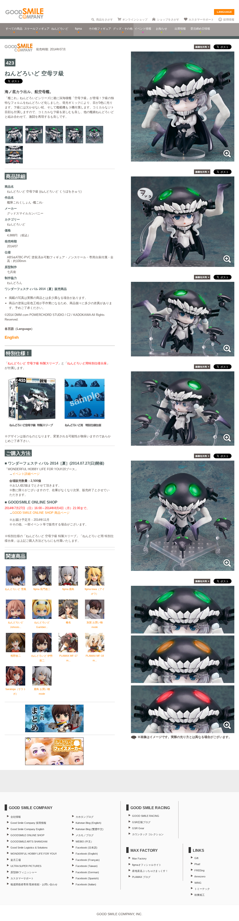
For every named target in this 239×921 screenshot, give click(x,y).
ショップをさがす (168, 19)
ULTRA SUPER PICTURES (26, 866)
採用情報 (228, 19)
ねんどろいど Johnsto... (15, 624)
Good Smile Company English (27, 829)
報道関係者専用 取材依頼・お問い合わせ (34, 884)
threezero (199, 876)
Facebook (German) (87, 872)
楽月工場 (16, 860)
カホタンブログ (85, 816)
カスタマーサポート (201, 19)
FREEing (199, 870)
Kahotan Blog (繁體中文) (89, 829)
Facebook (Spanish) (87, 878)
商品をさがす (104, 19)
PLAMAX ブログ (141, 877)
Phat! (197, 864)
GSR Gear (138, 828)
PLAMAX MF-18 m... (95, 658)
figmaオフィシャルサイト (146, 864)
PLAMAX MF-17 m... (68, 658)
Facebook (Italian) (86, 884)
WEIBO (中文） (84, 841)
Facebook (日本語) (86, 847)
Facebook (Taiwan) (87, 866)
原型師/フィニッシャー (24, 872)
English (12, 337)
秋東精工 (199, 894)
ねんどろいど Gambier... (42, 624)
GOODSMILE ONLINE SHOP (27, 835)
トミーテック (202, 888)
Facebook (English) (87, 853)
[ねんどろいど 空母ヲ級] (182, 159)
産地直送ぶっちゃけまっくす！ (150, 870)
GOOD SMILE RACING (145, 815)
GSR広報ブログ (141, 822)
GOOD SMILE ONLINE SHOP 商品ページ (41, 512)
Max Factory (139, 858)
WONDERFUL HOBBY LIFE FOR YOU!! (34, 853)
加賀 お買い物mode (95, 624)
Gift (196, 858)
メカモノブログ (85, 835)
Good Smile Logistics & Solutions (29, 847)
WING (197, 882)
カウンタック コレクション (148, 834)
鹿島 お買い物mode (42, 691)
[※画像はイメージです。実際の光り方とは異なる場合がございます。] (182, 730)
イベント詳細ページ (26, 474)
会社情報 (16, 816)
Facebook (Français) (88, 860)
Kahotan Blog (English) (88, 822)
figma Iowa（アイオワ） (95, 591)
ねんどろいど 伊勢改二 (42, 658)
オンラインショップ (135, 19)
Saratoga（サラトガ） (15, 691)
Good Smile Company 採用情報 (28, 822)
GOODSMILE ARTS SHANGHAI (29, 841)
